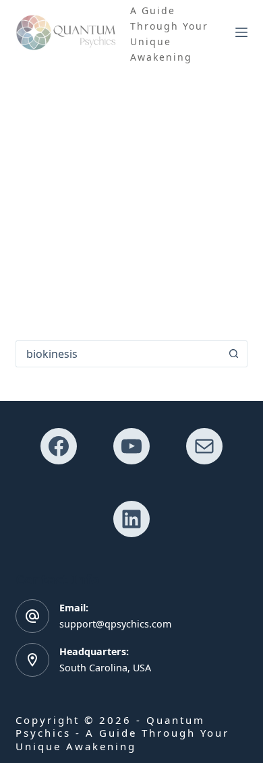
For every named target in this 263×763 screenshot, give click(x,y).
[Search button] (234, 353)
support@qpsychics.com (115, 623)
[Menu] (241, 32)
